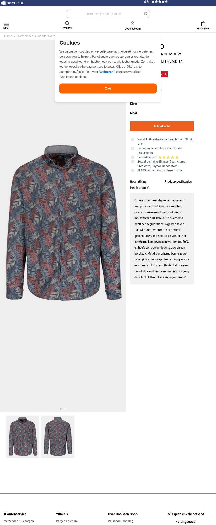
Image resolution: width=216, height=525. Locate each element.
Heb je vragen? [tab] (140, 187)
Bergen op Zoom (67, 521)
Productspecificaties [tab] (178, 181)
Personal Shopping (120, 521)
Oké (108, 88)
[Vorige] (21, 226)
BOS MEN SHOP (15, 3)
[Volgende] (105, 226)
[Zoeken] (146, 14)
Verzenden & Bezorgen (19, 521)
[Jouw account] (133, 23)
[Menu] (6, 23)
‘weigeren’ (106, 71)
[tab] (138, 181)
